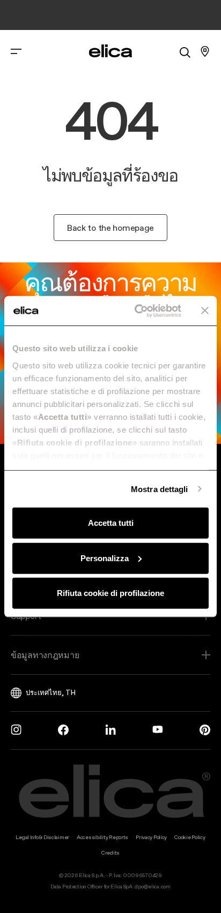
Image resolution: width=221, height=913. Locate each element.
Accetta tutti (111, 522)
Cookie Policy (189, 837)
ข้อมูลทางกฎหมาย (45, 655)
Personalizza (104, 557)
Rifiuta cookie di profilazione (110, 593)
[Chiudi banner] (205, 310)
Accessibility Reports (102, 837)
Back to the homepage (110, 227)
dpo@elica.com (152, 886)
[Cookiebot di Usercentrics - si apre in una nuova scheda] (136, 311)
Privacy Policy (151, 837)
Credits (110, 852)
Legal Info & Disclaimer (42, 837)
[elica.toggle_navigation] (16, 51)
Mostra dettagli (159, 488)
